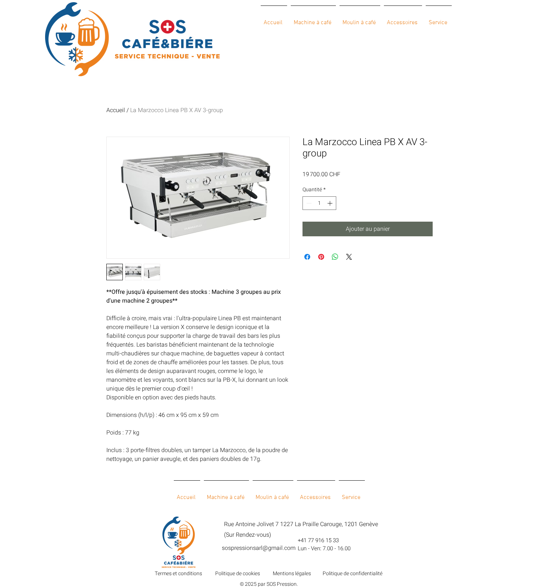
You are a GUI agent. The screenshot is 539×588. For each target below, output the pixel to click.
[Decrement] (308, 203)
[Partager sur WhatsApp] (335, 256)
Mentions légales (292, 573)
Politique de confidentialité (352, 573)
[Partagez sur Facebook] (307, 256)
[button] (313, 19)
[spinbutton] (319, 203)
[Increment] (330, 203)
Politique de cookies (237, 573)
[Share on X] (349, 256)
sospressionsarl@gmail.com (259, 548)
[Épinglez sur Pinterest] (321, 256)
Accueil (115, 110)
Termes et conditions (178, 573)
